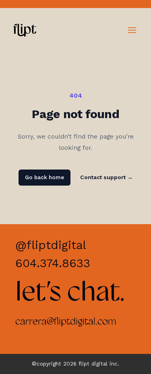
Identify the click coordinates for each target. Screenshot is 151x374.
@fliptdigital (50, 245)
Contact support (106, 177)
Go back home (44, 177)
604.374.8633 (52, 263)
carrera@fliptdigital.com (65, 322)
